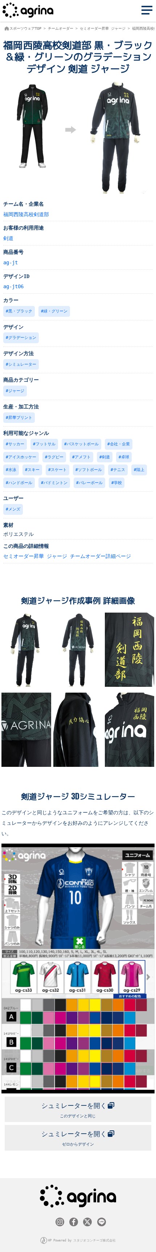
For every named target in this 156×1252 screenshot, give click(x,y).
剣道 (8, 238)
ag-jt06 (13, 286)
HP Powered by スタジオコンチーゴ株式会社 (82, 1240)
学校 (118, 482)
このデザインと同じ (74, 1110)
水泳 (12, 469)
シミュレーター (22, 364)
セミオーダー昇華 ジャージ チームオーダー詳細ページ (67, 556)
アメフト (83, 457)
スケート (59, 469)
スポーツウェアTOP (25, 28)
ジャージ (16, 390)
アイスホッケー (22, 457)
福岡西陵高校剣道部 (26, 214)
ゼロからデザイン (74, 1138)
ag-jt (10, 262)
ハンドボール (20, 482)
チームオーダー (60, 28)
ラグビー (55, 457)
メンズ (14, 509)
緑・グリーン (55, 311)
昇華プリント (20, 417)
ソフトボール (90, 469)
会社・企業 (120, 444)
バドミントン (55, 482)
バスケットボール (83, 444)
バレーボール (91, 482)
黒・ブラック (20, 311)
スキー (34, 469)
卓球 (125, 457)
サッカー (16, 444)
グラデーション (22, 337)
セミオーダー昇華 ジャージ (103, 28)
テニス (119, 469)
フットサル (46, 444)
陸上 (140, 469)
